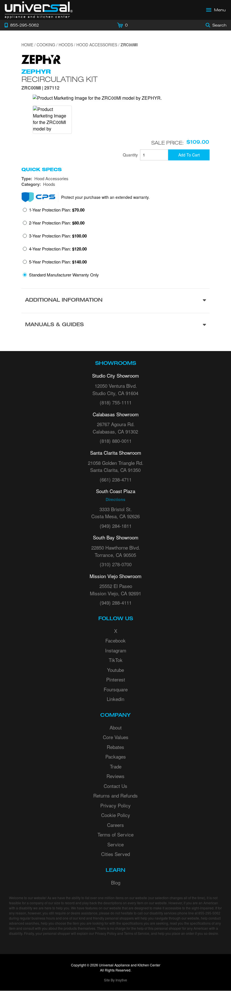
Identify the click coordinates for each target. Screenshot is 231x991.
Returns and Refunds (115, 795)
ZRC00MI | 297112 (40, 88)
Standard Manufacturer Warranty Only (64, 275)
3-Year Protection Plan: (58, 236)
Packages (115, 756)
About (116, 727)
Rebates (115, 746)
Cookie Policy (115, 814)
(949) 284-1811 (116, 525)
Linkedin (115, 698)
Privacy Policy (115, 805)
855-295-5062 (209, 913)
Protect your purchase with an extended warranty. (105, 197)
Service (115, 844)
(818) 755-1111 (116, 402)
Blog (115, 882)
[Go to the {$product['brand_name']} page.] (41, 58)
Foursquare (116, 689)
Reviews (115, 775)
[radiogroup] (115, 244)
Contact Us (115, 785)
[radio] (54, 211)
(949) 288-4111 (116, 602)
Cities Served (115, 853)
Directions (115, 499)
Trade (115, 766)
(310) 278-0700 (116, 564)
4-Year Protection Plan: (58, 249)
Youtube (115, 669)
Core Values (115, 736)
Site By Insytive (115, 979)
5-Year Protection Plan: (58, 262)
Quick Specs (41, 169)
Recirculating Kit (59, 79)
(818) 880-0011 (116, 440)
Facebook (115, 640)
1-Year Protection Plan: (57, 210)
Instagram (115, 650)
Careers (115, 824)
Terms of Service (115, 834)
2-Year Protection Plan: (57, 223)
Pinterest (115, 679)
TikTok (116, 659)
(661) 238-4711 (116, 479)
